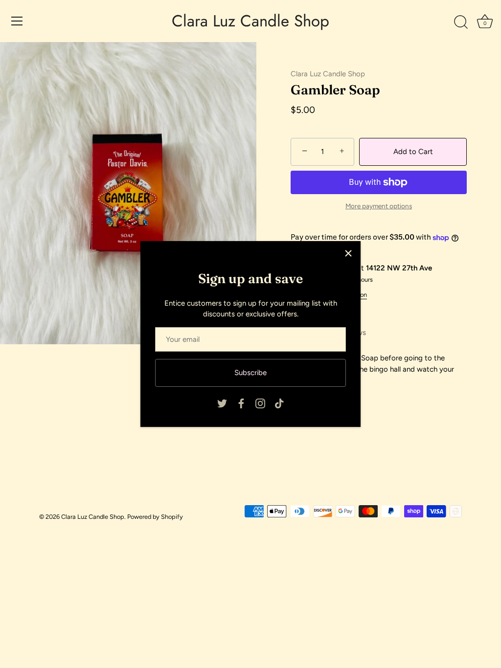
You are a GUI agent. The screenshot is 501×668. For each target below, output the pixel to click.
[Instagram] (260, 403)
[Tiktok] (279, 403)
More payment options (378, 206)
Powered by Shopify (155, 516)
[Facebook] (241, 403)
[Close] (348, 253)
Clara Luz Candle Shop (250, 21)
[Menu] (17, 21)
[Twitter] (222, 403)
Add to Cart (413, 151)
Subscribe (250, 372)
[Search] (461, 22)
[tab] (379, 369)
